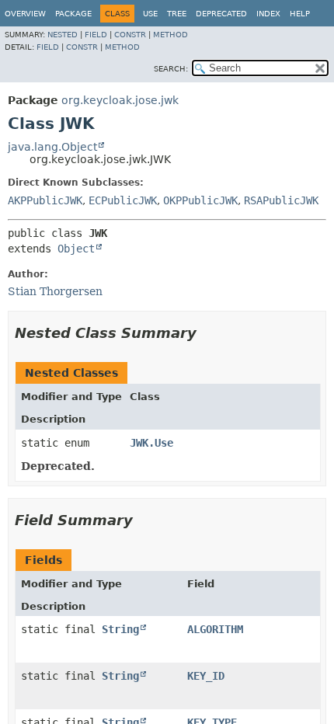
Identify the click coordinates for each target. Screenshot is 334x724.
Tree (176, 13)
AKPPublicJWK (45, 200)
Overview (25, 13)
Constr (130, 34)
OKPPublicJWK (200, 200)
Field (96, 34)
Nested (62, 34)
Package (73, 13)
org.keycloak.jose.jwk (120, 100)
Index (268, 13)
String (120, 629)
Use (150, 13)
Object (76, 248)
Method (170, 34)
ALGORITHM (215, 629)
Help (300, 13)
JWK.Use (151, 443)
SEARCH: (171, 68)
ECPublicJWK (123, 200)
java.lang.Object (52, 147)
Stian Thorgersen (55, 291)
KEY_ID (205, 676)
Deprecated (221, 13)
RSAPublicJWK (281, 200)
